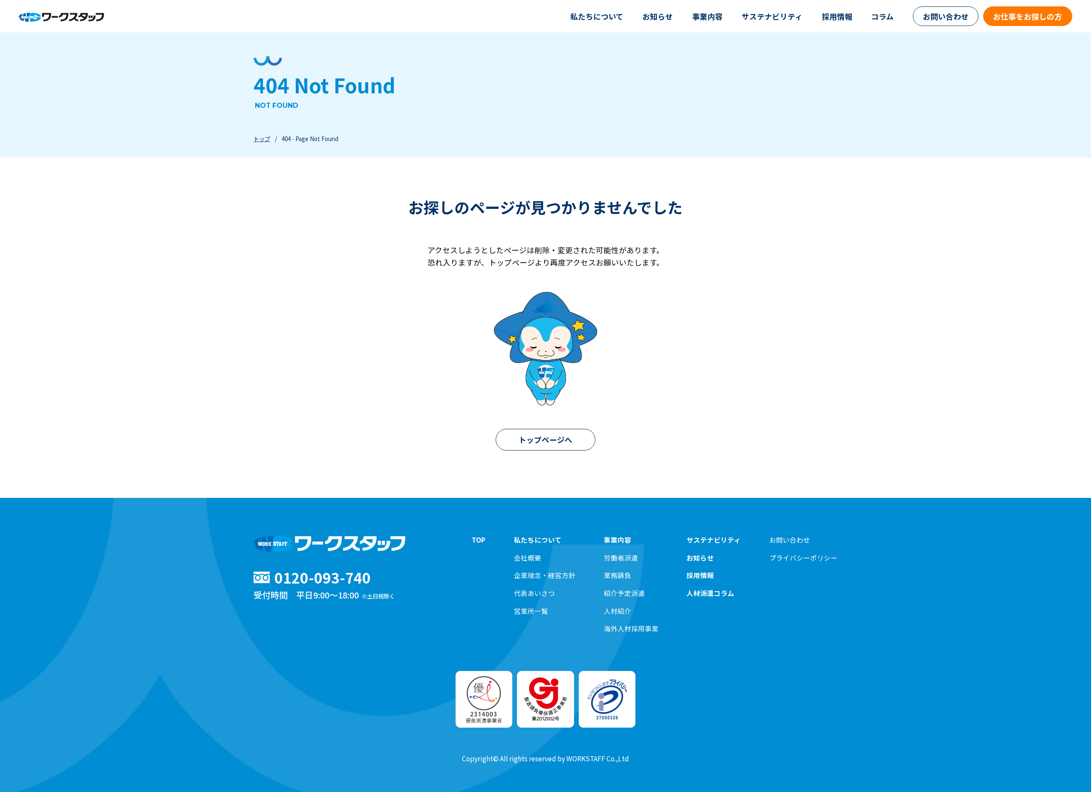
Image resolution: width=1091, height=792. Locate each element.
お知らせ (657, 16)
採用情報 (837, 16)
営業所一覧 (531, 611)
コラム (882, 16)
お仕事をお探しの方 (1027, 16)
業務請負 (617, 575)
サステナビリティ (772, 16)
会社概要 (527, 558)
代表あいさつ (534, 593)
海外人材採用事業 (631, 628)
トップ (262, 139)
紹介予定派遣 (624, 593)
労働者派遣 (621, 558)
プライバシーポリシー (803, 558)
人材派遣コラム (710, 593)
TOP (478, 539)
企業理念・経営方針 (544, 575)
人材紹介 (617, 611)
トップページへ (545, 439)
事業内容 (707, 16)
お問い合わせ (946, 16)
